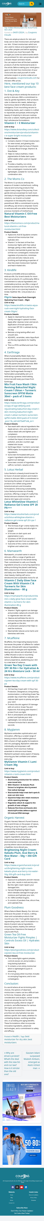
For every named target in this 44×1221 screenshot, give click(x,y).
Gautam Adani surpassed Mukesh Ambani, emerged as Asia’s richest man (32, 1060)
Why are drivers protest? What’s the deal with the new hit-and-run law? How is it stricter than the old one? (12, 1063)
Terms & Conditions (33, 1195)
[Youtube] (21, 1187)
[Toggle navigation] (40, 3)
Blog (12, 1197)
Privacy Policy (33, 1197)
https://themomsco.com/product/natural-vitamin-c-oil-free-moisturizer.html (21, 226)
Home (11, 1195)
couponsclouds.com (27, 78)
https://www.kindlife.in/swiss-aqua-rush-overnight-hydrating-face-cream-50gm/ (21, 308)
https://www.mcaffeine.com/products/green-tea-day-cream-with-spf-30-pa (21, 680)
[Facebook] (13, 1187)
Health (15, 1036)
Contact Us (11, 1203)
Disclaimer (33, 1200)
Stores (11, 1200)
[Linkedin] (26, 1187)
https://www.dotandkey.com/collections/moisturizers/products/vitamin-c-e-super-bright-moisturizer (21, 132)
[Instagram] (17, 1187)
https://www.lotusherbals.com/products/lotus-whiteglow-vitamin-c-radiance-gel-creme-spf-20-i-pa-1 (21, 517)
